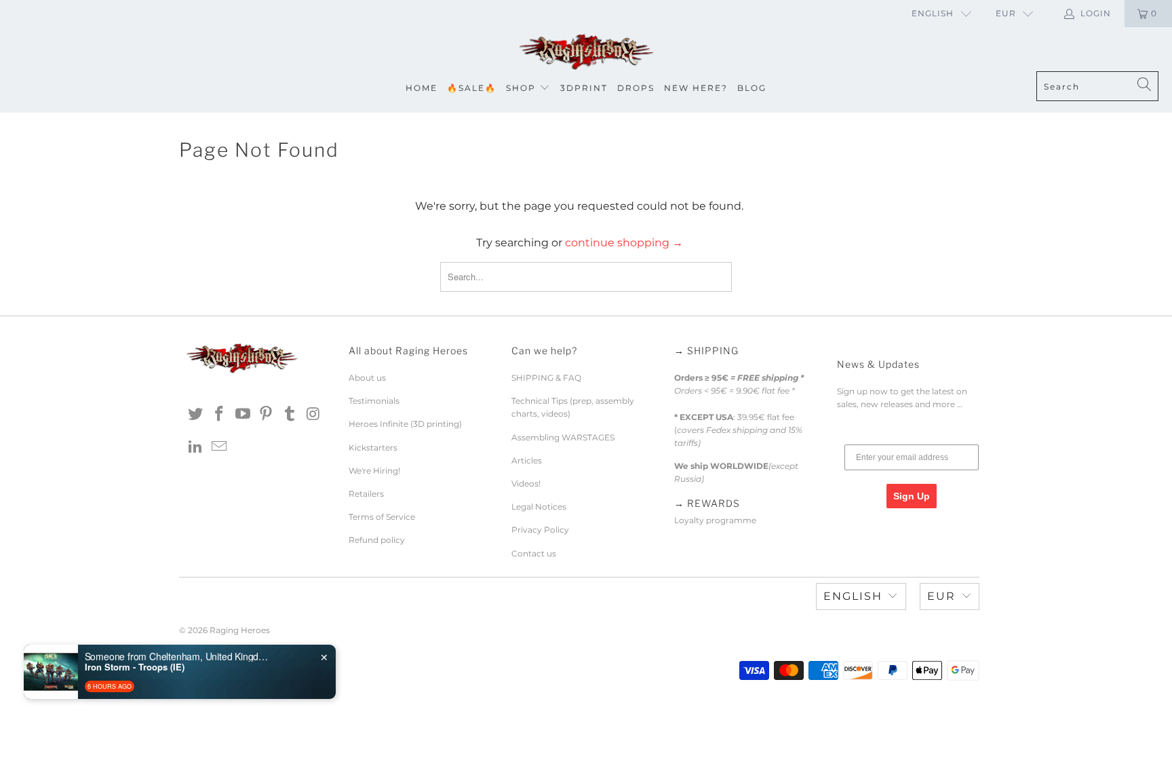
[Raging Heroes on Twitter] (196, 414)
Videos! (526, 483)
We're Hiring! (374, 471)
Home (421, 88)
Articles (526, 460)
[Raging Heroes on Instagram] (313, 414)
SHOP (521, 88)
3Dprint (584, 88)
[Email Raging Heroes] (220, 447)
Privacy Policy (540, 530)
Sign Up (911, 496)
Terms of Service (382, 517)
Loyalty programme (715, 520)
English (933, 13)
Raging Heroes (240, 630)
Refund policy (377, 540)
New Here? (696, 88)
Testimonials (374, 401)
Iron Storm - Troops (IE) (134, 667)
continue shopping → (624, 242)
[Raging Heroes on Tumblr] (290, 414)
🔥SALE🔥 (471, 88)
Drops (636, 88)
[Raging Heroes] (586, 52)
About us (367, 378)
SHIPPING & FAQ (546, 378)
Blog (751, 88)
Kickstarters (373, 447)
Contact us (533, 553)
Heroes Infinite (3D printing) (405, 424)
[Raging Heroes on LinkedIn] (196, 447)
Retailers (366, 494)
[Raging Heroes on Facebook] (220, 414)
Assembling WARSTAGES (562, 437)
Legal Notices (538, 506)
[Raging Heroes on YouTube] (243, 414)
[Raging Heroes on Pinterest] (266, 414)
